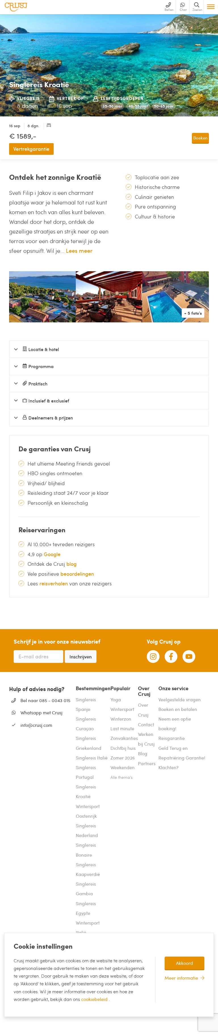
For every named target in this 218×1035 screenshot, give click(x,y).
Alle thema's (121, 777)
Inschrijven (81, 657)
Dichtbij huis (123, 748)
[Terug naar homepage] (16, 7)
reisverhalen (53, 583)
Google (52, 554)
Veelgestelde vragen (179, 699)
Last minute (122, 728)
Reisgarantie (171, 738)
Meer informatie (181, 978)
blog (71, 563)
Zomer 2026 (122, 758)
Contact (146, 724)
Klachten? (168, 767)
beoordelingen (77, 573)
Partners (147, 763)
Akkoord (184, 963)
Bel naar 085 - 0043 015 (45, 700)
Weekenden (122, 767)
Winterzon (120, 719)
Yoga (115, 699)
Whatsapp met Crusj (41, 712)
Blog (142, 753)
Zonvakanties (124, 738)
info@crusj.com (36, 725)
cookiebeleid (95, 999)
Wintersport (122, 709)
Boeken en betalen (177, 709)
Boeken (200, 138)
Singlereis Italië (92, 758)
